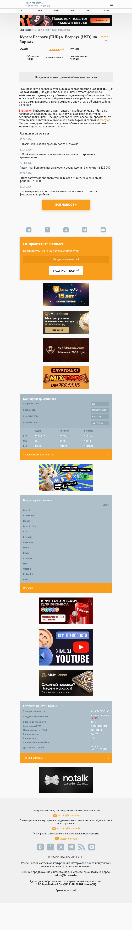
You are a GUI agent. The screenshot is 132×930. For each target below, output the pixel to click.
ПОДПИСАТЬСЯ (64, 270)
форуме (105, 120)
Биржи (104, 36)
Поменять (54, 49)
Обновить (28, 588)
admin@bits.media (68, 815)
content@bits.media (68, 828)
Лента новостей (34, 133)
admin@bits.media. (66, 875)
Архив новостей (66, 890)
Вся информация (33, 758)
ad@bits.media (68, 838)
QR (93, 884)
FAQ (107, 40)
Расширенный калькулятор (38, 454)
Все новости (66, 204)
